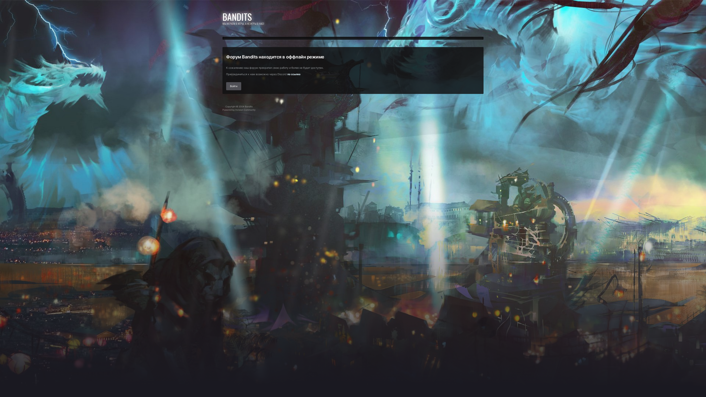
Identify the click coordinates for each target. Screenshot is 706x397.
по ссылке (293, 74)
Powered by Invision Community (239, 109)
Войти (233, 86)
